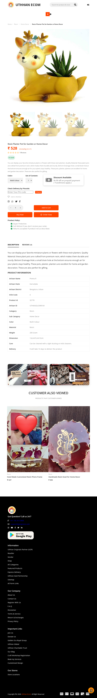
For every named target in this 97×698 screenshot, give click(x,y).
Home (10, 24)
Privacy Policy (13, 621)
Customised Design (15, 663)
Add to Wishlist (16, 197)
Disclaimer (12, 610)
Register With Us (14, 602)
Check (38, 192)
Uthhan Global (13, 644)
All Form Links (13, 583)
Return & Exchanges (16, 617)
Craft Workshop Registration (19, 655)
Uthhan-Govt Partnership (18, 576)
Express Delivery (14, 572)
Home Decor (25, 24)
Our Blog (11, 652)
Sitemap (11, 580)
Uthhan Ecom (26, 694)
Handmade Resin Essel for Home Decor (64, 477)
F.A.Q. (10, 606)
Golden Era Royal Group (17, 640)
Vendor (10, 557)
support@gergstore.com (20, 524)
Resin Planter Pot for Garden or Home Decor (47, 24)
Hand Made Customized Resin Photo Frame (24, 477)
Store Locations (14, 674)
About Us (11, 595)
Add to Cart (46, 208)
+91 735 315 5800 (17, 520)
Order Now (47, 215)
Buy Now (20, 215)
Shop (10, 561)
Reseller (11, 553)
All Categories (13, 564)
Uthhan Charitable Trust (17, 648)
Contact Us (12, 599)
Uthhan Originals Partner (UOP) (20, 549)
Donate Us (12, 636)
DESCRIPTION (13, 245)
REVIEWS (27, 245)
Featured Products (15, 568)
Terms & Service (14, 614)
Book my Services (14, 659)
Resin (16, 24)
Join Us (10, 633)
